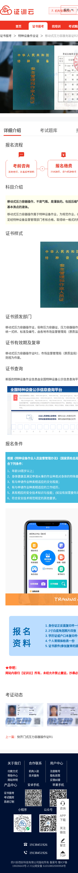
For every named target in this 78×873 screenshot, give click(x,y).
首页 (18, 26)
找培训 (56, 26)
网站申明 (13, 779)
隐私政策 (55, 775)
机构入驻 (34, 771)
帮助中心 (13, 775)
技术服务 (34, 775)
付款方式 (13, 771)
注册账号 (55, 771)
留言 (63, 845)
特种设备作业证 (28, 35)
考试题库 (9, 797)
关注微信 (63, 830)
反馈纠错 (55, 779)
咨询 (63, 808)
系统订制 (9, 801)
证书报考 (38, 26)
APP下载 (63, 817)
